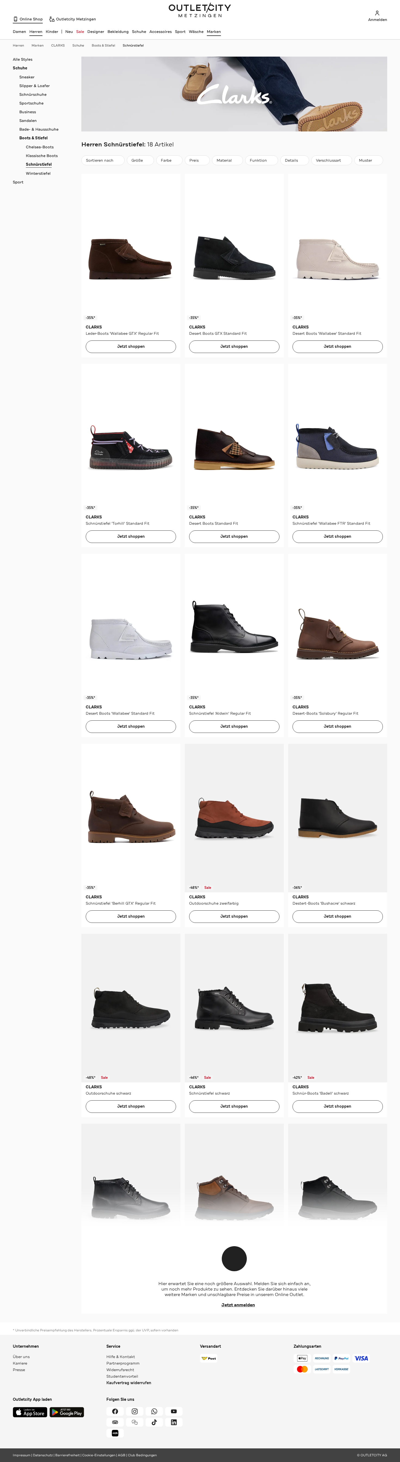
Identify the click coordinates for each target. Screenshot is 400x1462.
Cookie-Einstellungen (98, 1455)
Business (27, 111)
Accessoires (160, 31)
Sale (80, 31)
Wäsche (196, 31)
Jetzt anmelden (238, 1305)
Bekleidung (118, 31)
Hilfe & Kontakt (120, 1356)
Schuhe (139, 31)
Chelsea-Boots (40, 147)
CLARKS (58, 45)
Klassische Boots (42, 155)
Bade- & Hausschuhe (39, 129)
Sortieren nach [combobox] (99, 161)
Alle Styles (22, 59)
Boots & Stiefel (103, 45)
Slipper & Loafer (34, 85)
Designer (95, 31)
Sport (180, 31)
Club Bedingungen (142, 1455)
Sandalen (28, 120)
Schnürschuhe (33, 94)
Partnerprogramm (123, 1363)
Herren (18, 45)
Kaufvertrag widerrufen (128, 1383)
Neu (69, 31)
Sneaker (27, 77)
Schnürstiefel (133, 45)
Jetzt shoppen (131, 346)
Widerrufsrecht (120, 1369)
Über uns (21, 1356)
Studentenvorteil (122, 1376)
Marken (214, 31)
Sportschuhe (31, 103)
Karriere (20, 1363)
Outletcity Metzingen (200, 10)
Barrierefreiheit (67, 1455)
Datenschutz (43, 1455)
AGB (121, 1455)
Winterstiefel (38, 173)
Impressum (21, 1455)
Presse (19, 1369)
